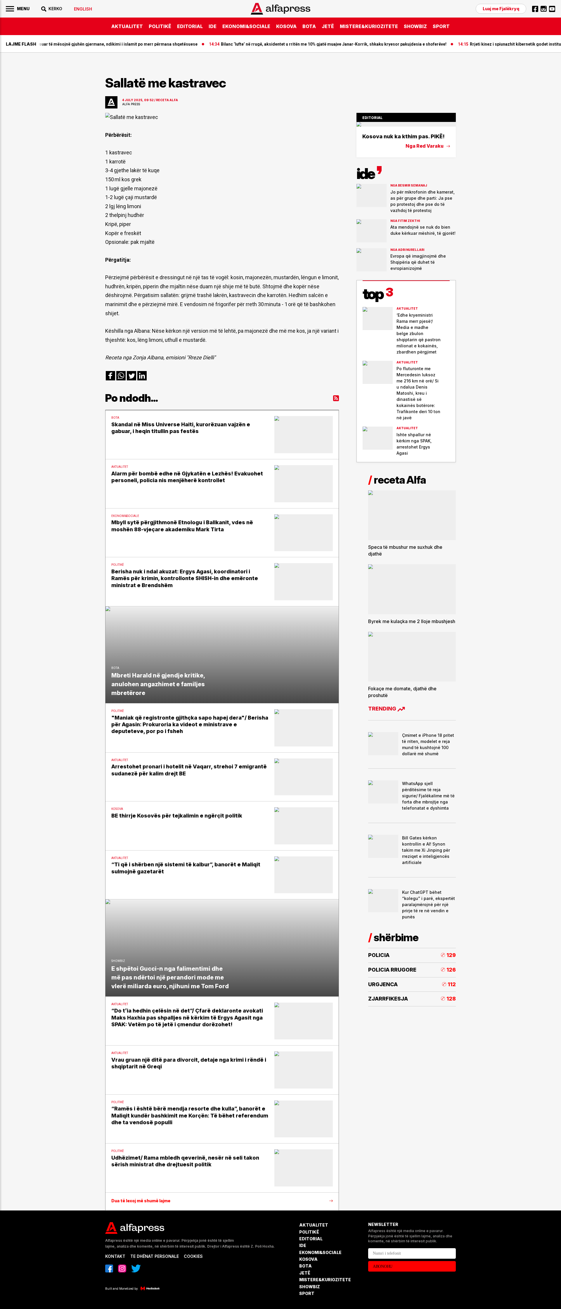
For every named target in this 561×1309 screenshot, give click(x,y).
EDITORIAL (190, 26)
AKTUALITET (127, 26)
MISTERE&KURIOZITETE (369, 26)
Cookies (193, 1256)
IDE (213, 26)
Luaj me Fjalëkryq (501, 8)
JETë (328, 26)
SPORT (441, 26)
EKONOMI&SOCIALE (246, 26)
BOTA (309, 26)
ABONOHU (382, 1266)
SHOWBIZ (415, 26)
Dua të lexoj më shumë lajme (140, 1200)
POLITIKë (160, 26)
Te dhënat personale (154, 1256)
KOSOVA (286, 26)
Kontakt (115, 1256)
